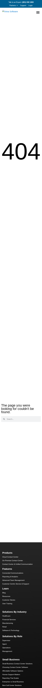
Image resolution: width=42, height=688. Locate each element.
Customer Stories (8, 600)
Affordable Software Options (12, 671)
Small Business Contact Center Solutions (17, 664)
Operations (6, 648)
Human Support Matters (11, 674)
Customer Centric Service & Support (15, 584)
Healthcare (6, 616)
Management (7, 651)
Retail (4, 627)
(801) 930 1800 (28, 2)
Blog (4, 593)
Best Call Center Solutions (12, 685)
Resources (6, 596)
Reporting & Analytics (10, 577)
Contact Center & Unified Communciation (17, 564)
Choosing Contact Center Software (15, 667)
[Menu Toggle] (38, 12)
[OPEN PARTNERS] (17, 5)
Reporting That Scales (10, 678)
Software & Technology (10, 630)
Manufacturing (7, 623)
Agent (4, 644)
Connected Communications (12, 573)
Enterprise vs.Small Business (13, 682)
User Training (7, 603)
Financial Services (9, 619)
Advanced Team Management (13, 580)
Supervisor (6, 640)
